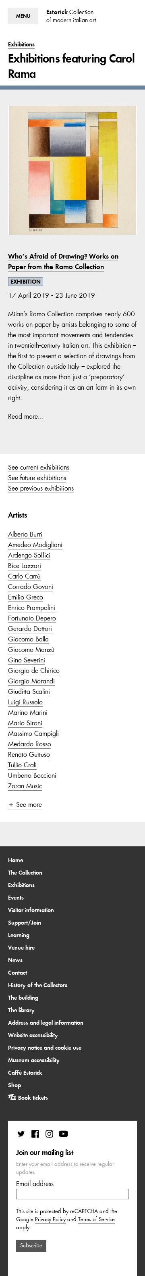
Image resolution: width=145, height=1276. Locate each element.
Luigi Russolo (25, 702)
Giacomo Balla (28, 639)
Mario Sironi (25, 723)
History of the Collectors (37, 985)
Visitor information (31, 910)
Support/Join (24, 922)
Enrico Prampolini (31, 608)
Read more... (26, 416)
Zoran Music (25, 786)
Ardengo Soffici (29, 555)
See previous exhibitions (41, 488)
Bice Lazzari (24, 566)
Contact (17, 972)
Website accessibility (33, 1035)
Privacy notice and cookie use (44, 1047)
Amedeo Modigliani (35, 545)
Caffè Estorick (25, 1072)
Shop (14, 1085)
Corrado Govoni (30, 587)
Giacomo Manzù (31, 649)
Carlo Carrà (24, 576)
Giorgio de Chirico (34, 670)
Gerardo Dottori (30, 628)
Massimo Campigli (33, 733)
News (15, 960)
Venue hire (21, 947)
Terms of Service (96, 1219)
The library (21, 1010)
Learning (18, 935)
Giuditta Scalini (29, 691)
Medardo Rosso (29, 744)
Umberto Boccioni (32, 775)
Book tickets (33, 1097)
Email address (35, 1184)
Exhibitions (21, 885)
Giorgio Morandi (31, 681)
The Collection (25, 872)
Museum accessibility (34, 1060)
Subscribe (31, 1245)
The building (23, 997)
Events (16, 897)
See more (29, 804)
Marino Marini (28, 712)
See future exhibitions (37, 478)
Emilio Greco (25, 597)
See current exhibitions (38, 467)
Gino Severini (26, 660)
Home (15, 860)
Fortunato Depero (32, 618)
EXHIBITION (25, 281)
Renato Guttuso (29, 754)
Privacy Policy (50, 1219)
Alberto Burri (25, 534)
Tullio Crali (22, 765)
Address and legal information (45, 1022)
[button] (23, 16)
